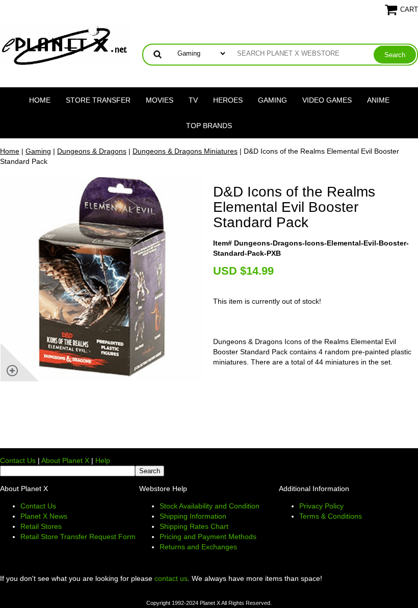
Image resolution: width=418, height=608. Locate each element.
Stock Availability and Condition (209, 506)
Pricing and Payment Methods (208, 536)
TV (193, 100)
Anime (378, 100)
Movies (159, 100)
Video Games (327, 100)
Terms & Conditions (330, 516)
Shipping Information (193, 516)
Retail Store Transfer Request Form (78, 536)
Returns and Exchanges (198, 547)
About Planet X (65, 460)
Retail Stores (41, 526)
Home (39, 100)
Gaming (272, 100)
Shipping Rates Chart (194, 526)
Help (102, 460)
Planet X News (43, 516)
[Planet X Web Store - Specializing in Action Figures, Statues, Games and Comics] (65, 44)
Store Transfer (98, 100)
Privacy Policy (321, 506)
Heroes (228, 100)
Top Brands (209, 125)
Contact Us (18, 460)
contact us (171, 578)
